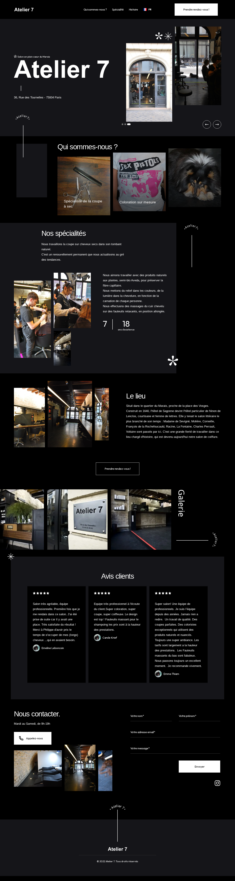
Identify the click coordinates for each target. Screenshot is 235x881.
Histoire (133, 9)
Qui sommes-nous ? (95, 9)
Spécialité (118, 9)
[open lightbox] (88, 519)
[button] (147, 9)
